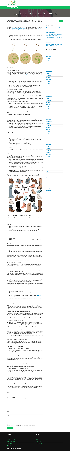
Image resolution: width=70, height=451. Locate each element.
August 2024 (48, 104)
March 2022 (48, 165)
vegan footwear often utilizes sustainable (18, 28)
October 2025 (48, 75)
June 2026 (48, 60)
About (37, 437)
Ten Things (48, 188)
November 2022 (49, 148)
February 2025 (48, 92)
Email (8, 415)
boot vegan (38, 26)
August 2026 (48, 56)
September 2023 (49, 127)
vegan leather (25, 74)
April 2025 (48, 87)
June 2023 (48, 133)
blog (47, 171)
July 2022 (48, 156)
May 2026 (48, 62)
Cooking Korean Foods (11, 441)
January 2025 (48, 94)
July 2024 (48, 106)
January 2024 (48, 119)
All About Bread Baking (11, 445)
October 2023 (48, 125)
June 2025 (48, 83)
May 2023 (48, 135)
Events (47, 177)
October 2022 (48, 150)
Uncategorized (49, 190)
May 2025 (48, 85)
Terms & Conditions (39, 443)
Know (9, 392)
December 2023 (49, 121)
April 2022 (48, 163)
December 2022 (49, 146)
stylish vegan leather (38, 298)
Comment (9, 400)
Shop (47, 186)
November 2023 (49, 123)
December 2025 (49, 71)
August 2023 (48, 129)
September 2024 (49, 102)
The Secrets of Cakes (11, 439)
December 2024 (49, 96)
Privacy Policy (38, 441)
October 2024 (48, 100)
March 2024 (48, 115)
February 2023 (48, 142)
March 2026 (48, 67)
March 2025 (48, 90)
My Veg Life (48, 181)
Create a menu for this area (13, 7)
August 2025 (48, 79)
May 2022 (48, 160)
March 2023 (48, 140)
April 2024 (48, 112)
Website (8, 420)
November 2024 (49, 98)
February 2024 (48, 117)
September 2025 (49, 77)
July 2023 (48, 131)
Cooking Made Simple (11, 437)
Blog (37, 439)
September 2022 (49, 152)
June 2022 (48, 158)
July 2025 (48, 81)
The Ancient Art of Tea (11, 443)
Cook (47, 173)
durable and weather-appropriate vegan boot (17, 380)
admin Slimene (16, 391)
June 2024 (48, 108)
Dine (47, 175)
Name (8, 411)
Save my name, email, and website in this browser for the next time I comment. (21, 425)
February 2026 (48, 69)
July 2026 (48, 58)
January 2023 (48, 144)
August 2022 (48, 154)
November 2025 (49, 73)
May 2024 (48, 110)
